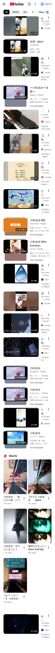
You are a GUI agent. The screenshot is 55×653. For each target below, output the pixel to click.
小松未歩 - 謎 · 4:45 (37, 441)
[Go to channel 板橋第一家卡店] (42, 424)
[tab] (7, 12)
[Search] (29, 4)
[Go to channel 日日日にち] (43, 121)
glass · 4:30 (34, 49)
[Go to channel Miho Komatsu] (42, 353)
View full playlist (36, 106)
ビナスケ (33, 437)
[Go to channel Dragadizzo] (43, 177)
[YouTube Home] (17, 4)
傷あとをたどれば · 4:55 (39, 231)
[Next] (33, 12)
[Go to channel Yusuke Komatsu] (42, 28)
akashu (33, 95)
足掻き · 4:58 (35, 52)
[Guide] (4, 4)
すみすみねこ (35, 393)
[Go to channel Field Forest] (43, 205)
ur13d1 (33, 249)
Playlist (41, 95)
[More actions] (24, 498)
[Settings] (35, 4)
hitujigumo (34, 372)
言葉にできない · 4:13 (38, 228)
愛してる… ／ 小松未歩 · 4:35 (41, 99)
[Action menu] (48, 17)
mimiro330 (34, 224)
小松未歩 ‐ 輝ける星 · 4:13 (40, 256)
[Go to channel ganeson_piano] (42, 150)
